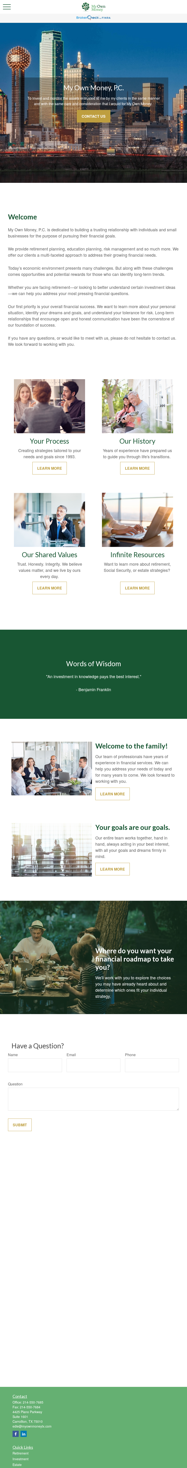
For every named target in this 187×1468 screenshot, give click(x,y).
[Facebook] (16, 1434)
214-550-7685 (33, 1402)
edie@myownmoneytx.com (32, 1426)
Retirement (21, 1453)
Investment (21, 1459)
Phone (130, 1054)
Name (13, 1054)
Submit (20, 1124)
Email (71, 1054)
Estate (17, 1464)
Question (15, 1084)
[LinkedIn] (24, 1434)
